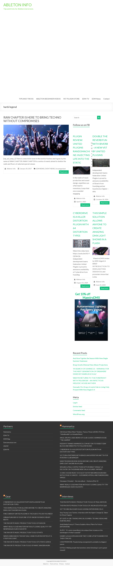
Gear (8, 496)
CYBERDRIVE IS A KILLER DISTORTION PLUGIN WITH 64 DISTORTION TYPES (81, 224)
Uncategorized (60, 169)
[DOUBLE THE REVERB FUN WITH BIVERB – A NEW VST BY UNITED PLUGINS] (101, 160)
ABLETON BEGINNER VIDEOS (48, 99)
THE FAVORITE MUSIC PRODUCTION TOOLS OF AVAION (24, 523)
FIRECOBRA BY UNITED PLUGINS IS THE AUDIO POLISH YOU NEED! (28, 514)
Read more (64, 172)
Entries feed (77, 406)
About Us (46, 564)
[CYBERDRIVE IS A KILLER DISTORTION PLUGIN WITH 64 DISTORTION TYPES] (81, 240)
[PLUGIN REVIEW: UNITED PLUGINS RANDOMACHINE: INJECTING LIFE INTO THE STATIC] (81, 167)
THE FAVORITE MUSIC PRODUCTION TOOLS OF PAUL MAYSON (83, 502)
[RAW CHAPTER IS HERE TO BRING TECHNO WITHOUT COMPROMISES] (36, 126)
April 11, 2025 (81, 202)
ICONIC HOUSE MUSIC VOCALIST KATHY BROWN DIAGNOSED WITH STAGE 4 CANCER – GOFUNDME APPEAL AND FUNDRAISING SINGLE (84, 475)
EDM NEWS (40, 169)
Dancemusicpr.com (9, 442)
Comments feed (79, 410)
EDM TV (85, 99)
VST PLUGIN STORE (71, 99)
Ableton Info (11, 169)
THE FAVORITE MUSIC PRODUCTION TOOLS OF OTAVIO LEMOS (27, 542)
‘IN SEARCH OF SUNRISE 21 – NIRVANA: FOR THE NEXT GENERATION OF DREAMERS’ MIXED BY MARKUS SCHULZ (91, 371)
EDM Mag (6, 439)
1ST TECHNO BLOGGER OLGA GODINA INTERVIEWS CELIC (81, 509)
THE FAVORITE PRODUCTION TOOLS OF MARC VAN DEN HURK (26, 545)
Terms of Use (54, 564)
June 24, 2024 (101, 285)
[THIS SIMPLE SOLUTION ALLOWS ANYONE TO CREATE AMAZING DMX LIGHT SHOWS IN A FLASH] (101, 248)
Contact (106, 99)
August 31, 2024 (82, 283)
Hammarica (7, 432)
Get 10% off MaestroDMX (87, 295)
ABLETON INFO (17, 4)
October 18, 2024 (102, 199)
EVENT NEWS (50, 169)
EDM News (96, 99)
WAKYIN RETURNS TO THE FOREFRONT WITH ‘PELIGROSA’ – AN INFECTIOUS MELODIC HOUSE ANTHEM (89, 380)
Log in (75, 403)
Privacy (61, 564)
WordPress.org (79, 414)
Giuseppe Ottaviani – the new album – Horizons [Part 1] (79, 481)
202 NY (5, 446)
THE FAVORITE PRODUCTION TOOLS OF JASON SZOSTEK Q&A (83, 505)
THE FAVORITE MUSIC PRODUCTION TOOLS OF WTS (23, 532)
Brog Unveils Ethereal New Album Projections (90, 365)
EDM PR (6, 449)
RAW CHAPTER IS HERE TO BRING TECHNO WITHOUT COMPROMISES (32, 119)
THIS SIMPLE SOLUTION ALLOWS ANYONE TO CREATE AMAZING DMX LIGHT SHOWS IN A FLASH (99, 228)
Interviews (67, 496)
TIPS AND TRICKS (26, 99)
